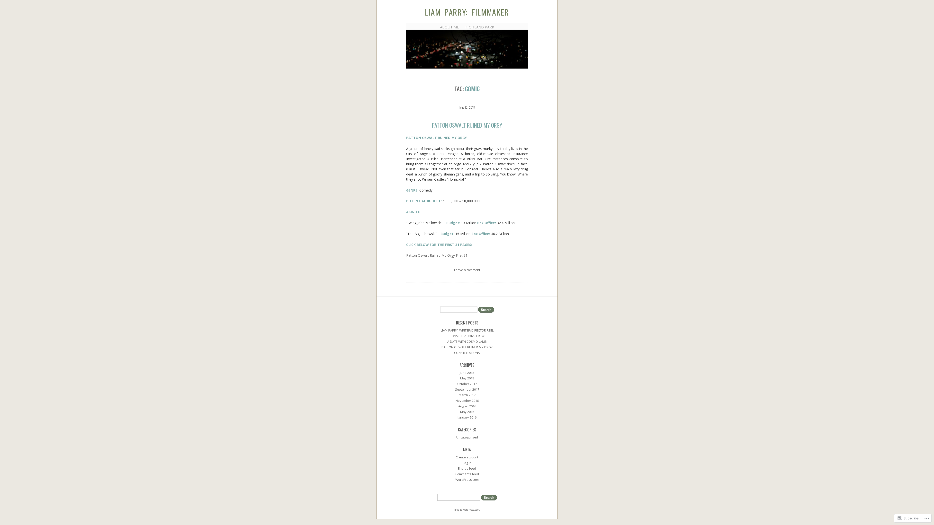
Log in (467, 463)
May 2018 (467, 378)
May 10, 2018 (467, 107)
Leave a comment (467, 270)
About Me (449, 27)
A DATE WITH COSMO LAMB (467, 341)
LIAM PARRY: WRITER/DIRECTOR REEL (467, 330)
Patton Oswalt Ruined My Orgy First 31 (436, 255)
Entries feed (467, 468)
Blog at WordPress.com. (467, 509)
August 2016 (467, 406)
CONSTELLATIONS (467, 352)
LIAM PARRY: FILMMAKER (467, 12)
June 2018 (467, 372)
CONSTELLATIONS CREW (467, 336)
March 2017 (467, 395)
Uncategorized (467, 437)
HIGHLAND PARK (479, 27)
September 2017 (467, 389)
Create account (467, 457)
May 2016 (467, 412)
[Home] (467, 67)
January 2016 (467, 417)
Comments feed (467, 474)
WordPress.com (467, 479)
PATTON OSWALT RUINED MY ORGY (467, 125)
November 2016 (467, 400)
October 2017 (467, 384)
